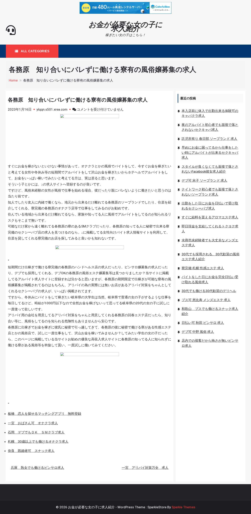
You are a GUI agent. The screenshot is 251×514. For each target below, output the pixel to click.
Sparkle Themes (183, 507)
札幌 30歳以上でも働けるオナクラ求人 (38, 441)
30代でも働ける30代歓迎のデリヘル (209, 291)
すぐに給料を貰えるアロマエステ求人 (210, 217)
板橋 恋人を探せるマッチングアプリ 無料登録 (44, 414)
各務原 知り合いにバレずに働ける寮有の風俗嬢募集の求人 (78, 100)
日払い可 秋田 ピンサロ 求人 (203, 323)
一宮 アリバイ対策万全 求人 (145, 468)
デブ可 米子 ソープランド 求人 (204, 180)
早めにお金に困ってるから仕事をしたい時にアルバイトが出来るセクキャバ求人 (210, 152)
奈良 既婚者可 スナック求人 (31, 451)
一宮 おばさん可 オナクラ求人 (33, 423)
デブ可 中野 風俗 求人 (198, 332)
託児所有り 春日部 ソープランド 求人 (209, 138)
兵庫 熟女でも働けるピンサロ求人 (37, 468)
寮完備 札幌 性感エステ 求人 (203, 268)
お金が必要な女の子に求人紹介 (126, 26)
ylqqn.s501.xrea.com (51, 109)
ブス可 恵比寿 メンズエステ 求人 (206, 300)
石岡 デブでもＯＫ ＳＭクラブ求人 (36, 432)
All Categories (35, 51)
